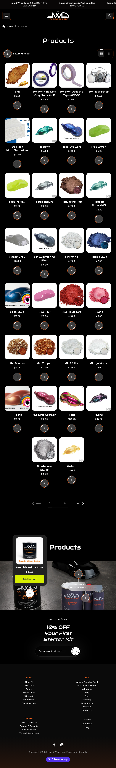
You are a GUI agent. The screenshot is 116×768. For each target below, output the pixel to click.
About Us (87, 706)
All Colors (29, 685)
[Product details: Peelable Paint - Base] (30, 593)
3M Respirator (99, 91)
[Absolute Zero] (71, 130)
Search (87, 719)
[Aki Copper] (44, 347)
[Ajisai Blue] (17, 295)
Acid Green (98, 146)
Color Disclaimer (29, 722)
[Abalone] (44, 130)
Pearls (29, 689)
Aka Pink (44, 312)
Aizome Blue (99, 256)
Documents (87, 703)
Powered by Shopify (76, 752)
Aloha (72, 414)
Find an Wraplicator (87, 685)
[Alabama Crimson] (44, 398)
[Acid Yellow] (17, 185)
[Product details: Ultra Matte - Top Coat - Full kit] (85, 598)
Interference (29, 699)
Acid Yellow (17, 201)
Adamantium (44, 201)
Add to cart (30, 579)
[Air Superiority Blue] (44, 240)
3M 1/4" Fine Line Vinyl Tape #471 (44, 93)
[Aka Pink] (44, 295)
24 (65, 503)
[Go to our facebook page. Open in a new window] (54, 745)
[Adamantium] (44, 185)
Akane (99, 312)
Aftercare (87, 689)
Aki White (71, 363)
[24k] (17, 75)
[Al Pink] (17, 398)
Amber (71, 466)
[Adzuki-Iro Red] (71, 185)
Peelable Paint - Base (29, 567)
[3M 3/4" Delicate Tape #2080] (71, 75)
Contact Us (87, 710)
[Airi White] (71, 240)
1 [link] (49, 503)
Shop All (29, 682)
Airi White (71, 256)
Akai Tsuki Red (72, 312)
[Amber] (71, 449)
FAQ (87, 692)
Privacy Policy (29, 729)
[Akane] (98, 295)
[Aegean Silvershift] (98, 185)
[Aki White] (71, 347)
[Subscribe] (75, 651)
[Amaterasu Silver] (44, 449)
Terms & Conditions (29, 733)
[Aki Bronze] (17, 347)
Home (10, 26)
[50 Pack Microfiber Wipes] (17, 130)
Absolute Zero (72, 146)
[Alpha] (98, 398)
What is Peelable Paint (87, 682)
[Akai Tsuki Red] (71, 295)
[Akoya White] (98, 347)
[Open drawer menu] (6, 16)
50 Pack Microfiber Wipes (17, 148)
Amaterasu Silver (44, 468)
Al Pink (17, 414)
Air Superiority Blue (44, 258)
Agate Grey (17, 256)
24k (17, 91)
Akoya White (98, 363)
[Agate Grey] (17, 240)
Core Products (29, 703)
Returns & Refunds (29, 726)
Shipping (87, 699)
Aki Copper (44, 363)
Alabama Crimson (44, 414)
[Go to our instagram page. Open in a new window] (62, 745)
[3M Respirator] (98, 75)
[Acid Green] (98, 130)
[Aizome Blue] (98, 240)
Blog (87, 696)
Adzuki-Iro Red (72, 201)
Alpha (99, 414)
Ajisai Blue (17, 312)
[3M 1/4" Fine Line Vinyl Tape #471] (44, 75)
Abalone (44, 146)
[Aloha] (71, 398)
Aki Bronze (17, 363)
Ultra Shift (29, 696)
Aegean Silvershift (98, 203)
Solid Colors (29, 692)
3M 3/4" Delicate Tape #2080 (71, 93)
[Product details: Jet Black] (78, 574)
